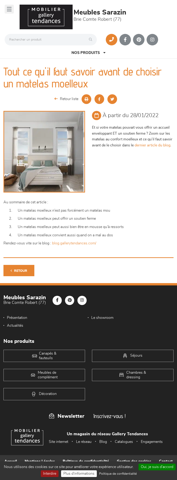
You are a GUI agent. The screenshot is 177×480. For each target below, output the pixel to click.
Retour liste (69, 99)
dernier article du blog (152, 145)
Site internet (58, 442)
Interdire (49, 473)
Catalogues (124, 442)
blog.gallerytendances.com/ (74, 243)
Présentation (17, 318)
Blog (103, 442)
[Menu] (9, 9)
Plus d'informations (78, 473)
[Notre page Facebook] (125, 39)
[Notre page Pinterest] (139, 39)
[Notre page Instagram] (152, 39)
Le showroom (102, 318)
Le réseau (83, 442)
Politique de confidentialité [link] (118, 473)
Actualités (15, 325)
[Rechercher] (92, 39)
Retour (20, 271)
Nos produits (85, 53)
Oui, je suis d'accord (157, 467)
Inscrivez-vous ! (109, 416)
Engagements (152, 442)
